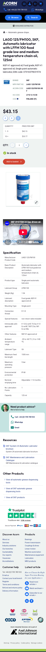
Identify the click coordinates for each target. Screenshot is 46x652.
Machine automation (33, 552)
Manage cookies (36, 643)
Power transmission (32, 543)
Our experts (7, 555)
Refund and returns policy (12, 588)
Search (34, 17)
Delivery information (10, 591)
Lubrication (29, 558)
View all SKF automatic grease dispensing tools (19, 490)
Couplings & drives (32, 546)
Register (5, 581)
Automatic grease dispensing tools (19, 32)
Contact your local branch (12, 578)
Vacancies (6, 558)
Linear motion (30, 549)
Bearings (28, 539)
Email (17, 428)
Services (5, 543)
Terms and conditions (10, 584)
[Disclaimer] (17, 99)
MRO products (30, 561)
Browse (15, 17)
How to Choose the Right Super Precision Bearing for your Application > (35, 575)
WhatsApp (39, 10)
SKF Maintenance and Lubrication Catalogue (22, 460)
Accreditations (8, 561)
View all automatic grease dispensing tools (22, 481)
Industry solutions (9, 546)
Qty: (5, 145)
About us (5, 539)
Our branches (7, 549)
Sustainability (7, 552)
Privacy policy (15, 643)
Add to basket (13, 161)
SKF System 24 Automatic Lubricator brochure (22, 449)
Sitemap (6, 643)
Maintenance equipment (34, 555)
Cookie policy (25, 643)
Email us (5, 575)
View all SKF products (15, 497)
